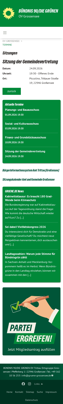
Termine (7, 44)
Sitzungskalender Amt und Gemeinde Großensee (29, 179)
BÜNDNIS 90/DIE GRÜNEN (38, 11)
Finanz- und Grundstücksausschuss (25, 137)
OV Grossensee (11, 41)
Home (9, 391)
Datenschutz (31, 399)
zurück (11, 91)
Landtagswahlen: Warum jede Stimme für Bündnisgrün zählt (30, 255)
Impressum (51, 391)
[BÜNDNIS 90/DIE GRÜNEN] (9, 13)
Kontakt (19, 391)
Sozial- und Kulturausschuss (22, 124)
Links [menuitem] (37, 383)
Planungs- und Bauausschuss (22, 110)
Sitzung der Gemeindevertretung (25, 151)
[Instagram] (29, 384)
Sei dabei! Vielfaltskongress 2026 (25, 227)
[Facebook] (23, 384)
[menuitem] (9, 392)
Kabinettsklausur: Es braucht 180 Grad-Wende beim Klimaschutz (28, 198)
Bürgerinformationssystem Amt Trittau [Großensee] (31, 170)
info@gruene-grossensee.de (36, 375)
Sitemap (30, 391)
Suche (40, 391)
